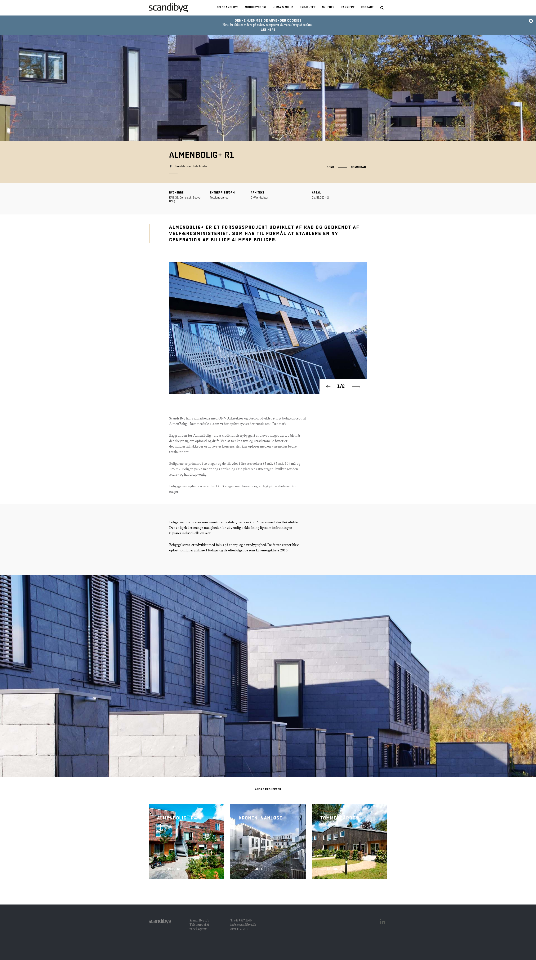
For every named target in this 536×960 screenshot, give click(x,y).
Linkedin (382, 922)
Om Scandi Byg (228, 7)
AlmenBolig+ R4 (186, 841)
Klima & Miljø (283, 7)
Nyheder (328, 7)
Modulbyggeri (255, 7)
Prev (330, 386)
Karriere (348, 7)
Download (358, 167)
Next (356, 386)
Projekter (308, 7)
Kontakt (367, 7)
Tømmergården (349, 841)
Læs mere (268, 29)
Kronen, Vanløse (268, 841)
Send (330, 167)
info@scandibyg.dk (243, 925)
